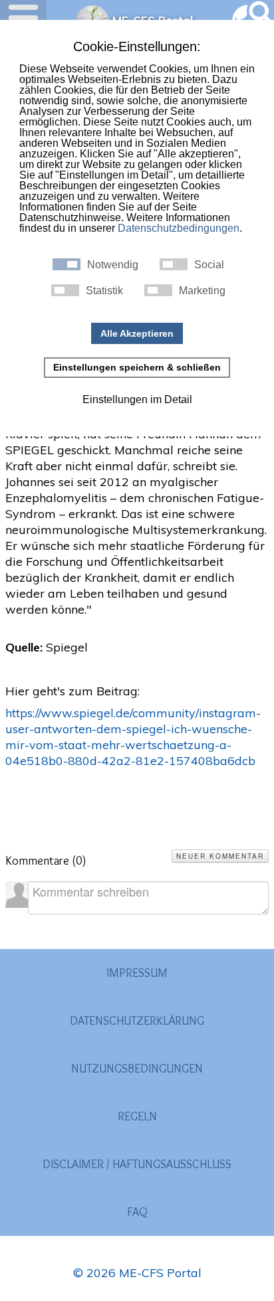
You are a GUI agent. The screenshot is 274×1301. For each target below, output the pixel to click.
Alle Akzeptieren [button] (137, 333)
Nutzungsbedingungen (137, 1068)
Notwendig (112, 265)
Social (209, 265)
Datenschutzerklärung (137, 1020)
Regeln (137, 1116)
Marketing (202, 291)
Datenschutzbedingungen (178, 228)
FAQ (137, 1212)
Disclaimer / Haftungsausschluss (137, 1164)
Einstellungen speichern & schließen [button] (137, 367)
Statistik (104, 291)
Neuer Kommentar (220, 856)
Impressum (137, 973)
